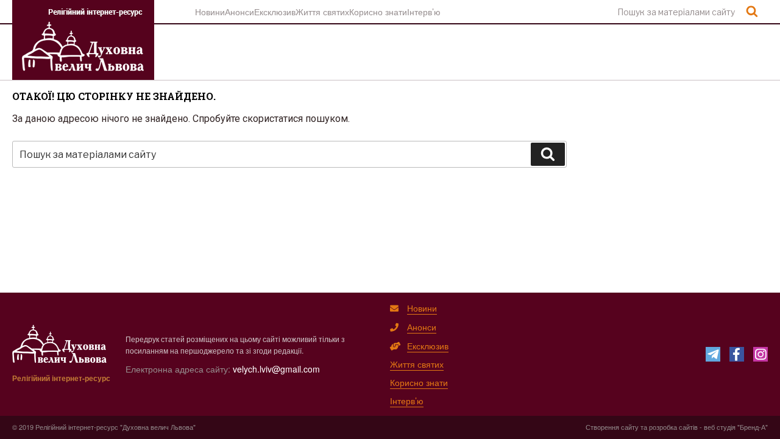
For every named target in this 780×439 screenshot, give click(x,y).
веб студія (720, 427)
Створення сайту (612, 427)
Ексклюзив (275, 11)
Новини (210, 11)
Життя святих (322, 11)
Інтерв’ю (424, 11)
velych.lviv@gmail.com (276, 369)
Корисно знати (378, 11)
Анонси (239, 11)
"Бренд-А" (752, 427)
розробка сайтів (673, 427)
